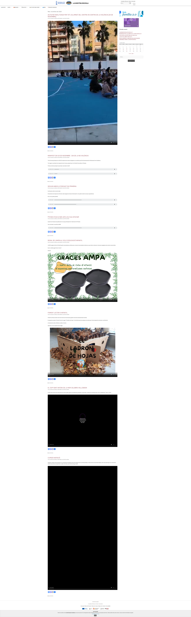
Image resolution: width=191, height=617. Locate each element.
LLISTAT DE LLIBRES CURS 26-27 (125, 36)
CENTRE (9, 7)
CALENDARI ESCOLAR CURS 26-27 (126, 32)
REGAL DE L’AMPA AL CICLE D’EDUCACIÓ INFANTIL (65, 240)
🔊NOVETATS (3, 7)
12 (126, 48)
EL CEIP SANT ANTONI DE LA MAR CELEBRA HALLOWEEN (67, 388)
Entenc (95, 615)
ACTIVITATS (51, 150)
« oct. (130, 53)
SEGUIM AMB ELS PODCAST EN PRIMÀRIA (62, 186)
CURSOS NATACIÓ (54, 458)
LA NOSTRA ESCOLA (80, 3)
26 (126, 51)
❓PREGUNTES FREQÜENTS (52, 7)
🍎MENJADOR (15, 7)
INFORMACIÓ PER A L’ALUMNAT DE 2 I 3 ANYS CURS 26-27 (130, 33)
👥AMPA (44, 7)
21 (133, 49)
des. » (133, 53)
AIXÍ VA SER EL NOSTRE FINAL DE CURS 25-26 (128, 35)
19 (126, 49)
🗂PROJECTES (23, 7)
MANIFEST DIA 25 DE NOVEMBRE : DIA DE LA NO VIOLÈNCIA (68, 156)
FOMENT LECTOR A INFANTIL (57, 313)
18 (123, 49)
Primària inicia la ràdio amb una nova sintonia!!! (63, 217)
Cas (134, 3)
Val (133, 3)
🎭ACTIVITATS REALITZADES (34, 7)
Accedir (134, 4)
